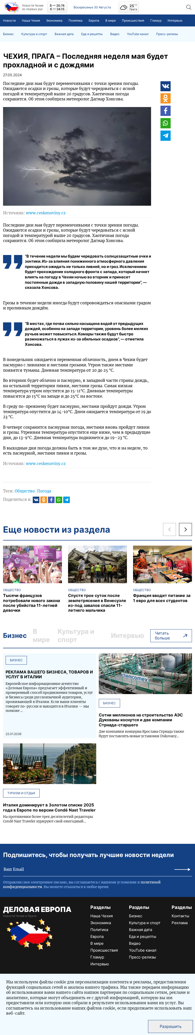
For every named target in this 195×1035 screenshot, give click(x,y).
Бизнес (8, 34)
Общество (25, 491)
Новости (9, 20)
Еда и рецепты (92, 34)
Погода (44, 491)
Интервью (175, 20)
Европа (94, 20)
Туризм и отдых (21, 793)
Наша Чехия (31, 20)
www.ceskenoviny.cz (46, 213)
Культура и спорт (34, 34)
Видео (114, 34)
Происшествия (133, 20)
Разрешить (171, 1026)
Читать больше (162, 635)
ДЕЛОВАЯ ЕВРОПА (37, 909)
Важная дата (64, 34)
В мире (110, 20)
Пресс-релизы (167, 34)
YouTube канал (138, 34)
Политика (76, 20)
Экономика (54, 20)
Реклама (180, 922)
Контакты (180, 915)
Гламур (155, 20)
